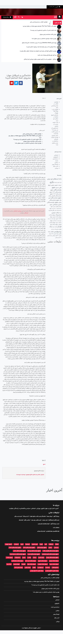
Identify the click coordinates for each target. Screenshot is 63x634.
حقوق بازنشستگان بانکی (19, 551)
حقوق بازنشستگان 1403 (15, 547)
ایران (48, 179)
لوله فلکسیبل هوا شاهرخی (52, 531)
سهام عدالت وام (54, 224)
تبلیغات (59, 185)
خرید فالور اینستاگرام (54, 520)
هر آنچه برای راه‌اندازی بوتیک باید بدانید (47, 55)
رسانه (60, 213)
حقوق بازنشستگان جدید (34, 554)
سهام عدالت (52, 215)
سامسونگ (58, 215)
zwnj (60, 179)
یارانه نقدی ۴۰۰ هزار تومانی (37, 571)
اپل (52, 179)
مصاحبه (52, 229)
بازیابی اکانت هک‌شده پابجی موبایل (48, 34)
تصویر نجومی (54, 185)
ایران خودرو (59, 182)
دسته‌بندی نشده (55, 160)
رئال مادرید (51, 210)
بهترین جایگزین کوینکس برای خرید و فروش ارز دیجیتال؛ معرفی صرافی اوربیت (38, 51)
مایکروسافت (56, 229)
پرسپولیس (57, 231)
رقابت (57, 213)
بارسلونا (55, 182)
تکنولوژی (55, 157)
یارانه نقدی (27, 567)
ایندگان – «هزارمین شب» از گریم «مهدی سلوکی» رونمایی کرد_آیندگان (40, 59)
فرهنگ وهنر (55, 164)
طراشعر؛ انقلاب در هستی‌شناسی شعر (38, 22)
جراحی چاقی (27, 520)
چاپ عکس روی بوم (36, 520)
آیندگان (26, 213)
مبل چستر (44, 520)
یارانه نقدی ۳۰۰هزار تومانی (52, 571)
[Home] (59, 17)
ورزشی (56, 168)
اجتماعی (56, 155)
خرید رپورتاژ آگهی (54, 524)
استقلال (55, 179)
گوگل (52, 232)
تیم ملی (56, 547)
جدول (57, 187)
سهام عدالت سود (54, 564)
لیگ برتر (9, 564)
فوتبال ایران (54, 226)
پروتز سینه (49, 516)
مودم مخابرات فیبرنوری (43, 524)
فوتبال (59, 227)
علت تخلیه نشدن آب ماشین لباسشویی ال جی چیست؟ (43, 30)
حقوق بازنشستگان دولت (52, 557)
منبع (44, 464)
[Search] (19, 17)
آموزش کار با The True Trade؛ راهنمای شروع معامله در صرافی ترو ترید (39, 26)
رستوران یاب (56, 527)
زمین (53, 212)
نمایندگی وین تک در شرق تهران (38, 516)
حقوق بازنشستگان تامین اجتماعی (50, 554)
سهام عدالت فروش (42, 564)
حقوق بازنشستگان (41, 547)
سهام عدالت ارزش (57, 217)
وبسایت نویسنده (20, 474)
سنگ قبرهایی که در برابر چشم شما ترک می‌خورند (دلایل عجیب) (41, 47)
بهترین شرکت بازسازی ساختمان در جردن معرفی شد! (44, 38)
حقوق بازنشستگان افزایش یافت (54, 195)
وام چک (21, 520)
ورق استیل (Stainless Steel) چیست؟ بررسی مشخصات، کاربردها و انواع (39, 43)
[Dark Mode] (22, 17)
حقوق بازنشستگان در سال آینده (17, 554)
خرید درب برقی (18, 516)
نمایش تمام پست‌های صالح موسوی (35, 474)
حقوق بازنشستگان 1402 (29, 547)
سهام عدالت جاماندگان (57, 220)
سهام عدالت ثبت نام (52, 218)
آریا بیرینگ (26, 516)
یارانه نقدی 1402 (54, 234)
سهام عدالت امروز (42, 561)
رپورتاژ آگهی (56, 516)
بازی (52, 182)
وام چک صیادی (41, 531)
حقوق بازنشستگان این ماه (34, 551)
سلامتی (56, 163)
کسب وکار (55, 166)
